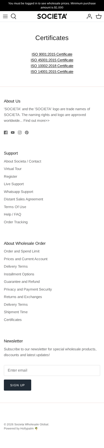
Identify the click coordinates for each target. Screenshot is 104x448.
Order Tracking (16, 222)
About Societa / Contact (22, 161)
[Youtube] (13, 132)
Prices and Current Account (25, 259)
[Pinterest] (27, 132)
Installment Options (19, 274)
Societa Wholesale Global (31, 424)
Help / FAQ (12, 214)
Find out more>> (36, 120)
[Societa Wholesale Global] (52, 16)
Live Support (14, 184)
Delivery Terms (16, 266)
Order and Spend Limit (21, 251)
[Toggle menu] (5, 16)
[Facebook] (5, 132)
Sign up (17, 385)
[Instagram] (20, 132)
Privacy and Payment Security (28, 289)
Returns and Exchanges (23, 297)
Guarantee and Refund (22, 281)
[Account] (88, 16)
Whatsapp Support (18, 192)
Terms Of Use (15, 207)
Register (10, 176)
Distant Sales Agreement (23, 199)
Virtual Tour (13, 169)
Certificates (13, 320)
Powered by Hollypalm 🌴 (21, 428)
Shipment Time (16, 312)
